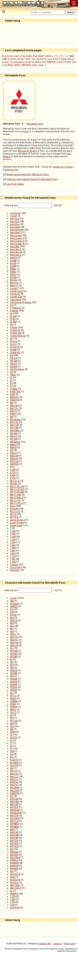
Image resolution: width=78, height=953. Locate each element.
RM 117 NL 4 (16, 503)
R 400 (12, 475)
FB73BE (14, 656)
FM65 (13, 731)
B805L (13, 268)
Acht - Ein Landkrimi (35, 59)
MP (11, 416)
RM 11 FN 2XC (17, 489)
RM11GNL (15, 885)
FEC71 (13, 712)
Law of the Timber (57, 59)
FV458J (14, 388)
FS (11, 740)
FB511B (14, 637)
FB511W (14, 645)
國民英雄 (26, 65)
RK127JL (14, 882)
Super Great (16, 525)
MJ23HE (14, 762)
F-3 (11, 305)
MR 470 (13, 436)
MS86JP (14, 860)
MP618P (14, 837)
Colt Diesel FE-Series (20, 302)
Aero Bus (14, 221)
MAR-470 (14, 399)
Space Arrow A (17, 519)
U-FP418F (15, 907)
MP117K (14, 422)
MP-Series (15, 419)
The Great (15, 567)
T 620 (13, 536)
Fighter (13, 327)
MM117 (14, 413)
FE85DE (14, 706)
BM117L (14, 285)
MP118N (14, 427)
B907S (13, 274)
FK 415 (13, 341)
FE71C (13, 695)
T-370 (12, 896)
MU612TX (15, 879)
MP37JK (14, 821)
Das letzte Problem (42, 56)
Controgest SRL (44, 943)
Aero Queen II (17, 238)
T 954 (13, 561)
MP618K (14, 832)
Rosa (12, 505)
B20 (12, 611)
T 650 (13, 542)
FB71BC (14, 653)
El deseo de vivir (16, 59)
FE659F (13, 690)
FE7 (12, 692)
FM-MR (13, 366)
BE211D (14, 620)
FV (11, 386)
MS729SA (15, 857)
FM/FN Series (17, 369)
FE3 (12, 664)
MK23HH (14, 787)
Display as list (10, 169)
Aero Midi (15, 227)
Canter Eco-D (16, 291)
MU (12, 871)
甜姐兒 (17, 65)
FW (11, 754)
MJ (11, 757)
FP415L (13, 737)
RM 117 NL (15, 500)
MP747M (14, 846)
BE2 (12, 617)
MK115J (14, 408)
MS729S (14, 854)
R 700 (12, 478)
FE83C (13, 698)
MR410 (13, 444)
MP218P (14, 804)
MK (11, 402)
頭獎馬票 (51, 62)
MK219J (14, 784)
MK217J (14, 779)
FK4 (12, 723)
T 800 (13, 547)
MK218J (14, 782)
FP (11, 377)
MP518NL (15, 430)
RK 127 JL (15, 480)
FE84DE (14, 701)
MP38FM (14, 826)
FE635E (13, 678)
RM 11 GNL (15, 494)
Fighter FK (15, 330)
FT (11, 380)
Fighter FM (15, 333)
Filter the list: (11, 205)
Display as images (63, 166)
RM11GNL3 (15, 888)
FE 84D (13, 321)
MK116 (13, 411)
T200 (12, 899)
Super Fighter (17, 522)
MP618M (14, 835)
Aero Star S (15, 254)
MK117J (14, 776)
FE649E (13, 684)
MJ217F (14, 759)
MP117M (14, 425)
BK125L (14, 280)
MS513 (13, 452)
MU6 (12, 876)
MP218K (14, 798)
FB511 (13, 634)
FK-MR (13, 349)
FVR (12, 751)
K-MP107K (15, 391)
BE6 (12, 625)
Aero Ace (14, 218)
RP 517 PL (15, 511)
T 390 (13, 533)
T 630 (13, 539)
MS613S (14, 458)
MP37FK (14, 815)
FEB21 (13, 709)
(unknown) (15, 213)
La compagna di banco (22, 62)
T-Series (14, 564)
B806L (13, 271)
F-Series (14, 310)
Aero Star (14, 246)
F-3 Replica (15, 307)
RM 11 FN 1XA (17, 486)
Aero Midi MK (17, 229)
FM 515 (13, 363)
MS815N (14, 464)
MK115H (14, 405)
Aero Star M (16, 252)
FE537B (13, 670)
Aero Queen (16, 235)
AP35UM (14, 603)
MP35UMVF (16, 812)
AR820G (14, 606)
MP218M (14, 801)
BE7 (12, 628)
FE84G (13, 704)
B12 (12, 609)
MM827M (15, 793)
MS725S (14, 851)
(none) (13, 215)
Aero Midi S (16, 232)
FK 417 (13, 344)
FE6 (12, 676)
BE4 (12, 623)
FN (11, 372)
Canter (13, 288)
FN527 (13, 374)
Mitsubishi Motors (27, 150)
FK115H (14, 720)
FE (11, 313)
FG (11, 715)
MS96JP (14, 865)
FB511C (14, 639)
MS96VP (14, 868)
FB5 (12, 631)
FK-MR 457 (15, 352)
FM (11, 355)
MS (11, 450)
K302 (12, 394)
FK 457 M (14, 346)
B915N (13, 277)
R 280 (12, 469)
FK (11, 338)
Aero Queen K (17, 240)
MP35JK (14, 807)
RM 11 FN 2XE (17, 492)
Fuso (25, 131)
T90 (12, 904)
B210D (13, 614)
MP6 (12, 829)
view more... (39, 65)
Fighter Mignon (18, 335)
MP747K (14, 843)
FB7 (12, 648)
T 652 (13, 545)
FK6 (12, 726)
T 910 (13, 556)
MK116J (14, 773)
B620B (13, 260)
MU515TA (15, 874)
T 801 (13, 550)
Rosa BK (14, 508)
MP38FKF (15, 823)
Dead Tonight (64, 62)
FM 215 (13, 358)
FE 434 (13, 316)
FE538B (13, 673)
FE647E (13, 681)
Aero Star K (15, 249)
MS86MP (14, 863)
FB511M (14, 642)
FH (11, 324)
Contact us (57, 943)
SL (11, 890)
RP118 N (14, 517)
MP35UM (14, 810)
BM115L (14, 282)
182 (12, 600)
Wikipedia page (35, 123)
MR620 (13, 447)
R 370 (12, 472)
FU (11, 383)
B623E (13, 266)
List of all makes (15, 184)
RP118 (13, 514)
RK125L (13, 483)
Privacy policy (69, 943)
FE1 (12, 662)
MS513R (14, 455)
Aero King (15, 224)
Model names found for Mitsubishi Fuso (27, 174)
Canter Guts (16, 296)
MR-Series (15, 441)
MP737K (14, 840)
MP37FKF (15, 818)
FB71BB (14, 651)
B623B (13, 263)
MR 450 (13, 433)
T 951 (13, 558)
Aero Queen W (17, 243)
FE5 (12, 667)
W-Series (14, 570)
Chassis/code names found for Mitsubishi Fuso (32, 179)
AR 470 (13, 257)
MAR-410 (14, 397)
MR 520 (13, 439)
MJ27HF (14, 765)
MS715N (14, 461)
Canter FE (15, 293)
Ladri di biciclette (23, 56)
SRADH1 (14, 893)
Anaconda (7, 56)
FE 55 (12, 319)
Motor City (40, 62)
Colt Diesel (15, 299)
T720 (12, 902)
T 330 (13, 531)
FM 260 (13, 360)
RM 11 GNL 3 (16, 497)
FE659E (13, 687)
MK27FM (14, 790)
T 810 (13, 553)
